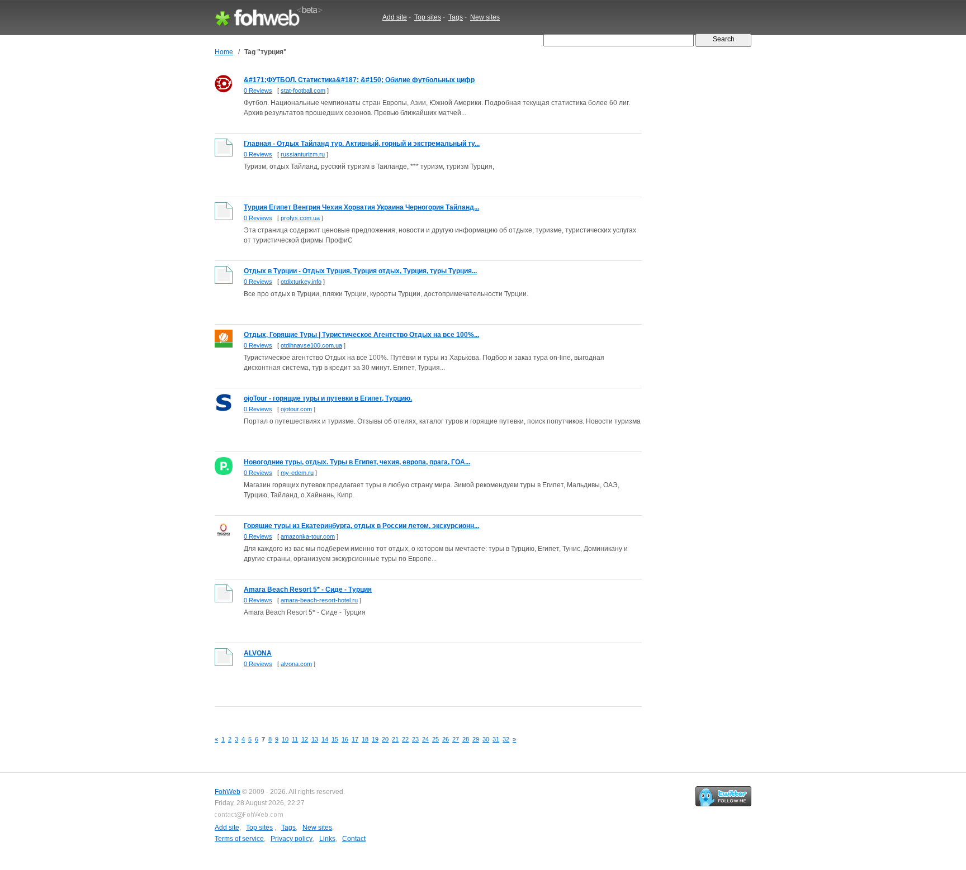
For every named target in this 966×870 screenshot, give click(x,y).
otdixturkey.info (301, 281)
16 (345, 739)
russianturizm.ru (303, 154)
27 (455, 739)
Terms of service (239, 839)
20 (385, 739)
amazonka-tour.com (308, 536)
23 (415, 739)
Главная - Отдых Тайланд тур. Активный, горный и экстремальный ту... (362, 144)
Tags (455, 17)
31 (496, 739)
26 (445, 739)
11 (295, 739)
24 (425, 739)
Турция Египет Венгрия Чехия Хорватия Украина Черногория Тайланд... (361, 207)
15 (335, 739)
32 (506, 739)
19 (375, 739)
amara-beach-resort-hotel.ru (319, 600)
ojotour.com (296, 409)
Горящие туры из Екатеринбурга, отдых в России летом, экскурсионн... (361, 526)
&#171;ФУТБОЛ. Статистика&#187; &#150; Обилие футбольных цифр (359, 80)
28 (465, 739)
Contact (354, 839)
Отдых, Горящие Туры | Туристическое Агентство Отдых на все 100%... (361, 335)
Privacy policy (291, 839)
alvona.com (296, 663)
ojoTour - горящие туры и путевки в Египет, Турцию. (328, 398)
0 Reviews (258, 90)
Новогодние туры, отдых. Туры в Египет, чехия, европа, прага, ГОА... (357, 462)
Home (224, 52)
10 (285, 739)
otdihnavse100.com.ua (311, 345)
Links (327, 839)
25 (435, 739)
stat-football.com (303, 90)
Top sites (427, 17)
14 (324, 739)
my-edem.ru (297, 472)
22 (405, 739)
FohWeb (227, 792)
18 (365, 739)
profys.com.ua (300, 218)
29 (475, 739)
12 (304, 739)
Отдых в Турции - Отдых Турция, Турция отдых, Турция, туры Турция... (360, 271)
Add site (394, 17)
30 (485, 739)
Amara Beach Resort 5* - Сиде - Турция (308, 589)
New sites (485, 17)
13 (314, 739)
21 (395, 739)
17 (355, 739)
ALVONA (258, 653)
